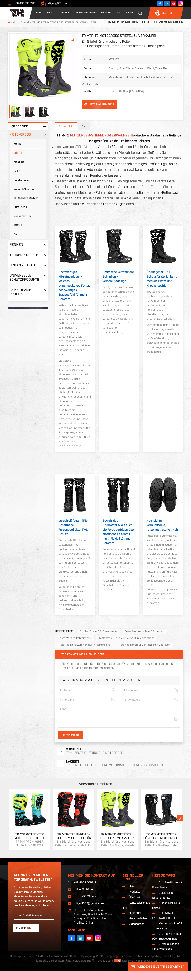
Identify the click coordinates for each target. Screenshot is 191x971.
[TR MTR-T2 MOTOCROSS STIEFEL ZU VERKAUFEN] (117, 809)
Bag (15, 234)
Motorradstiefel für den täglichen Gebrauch (144, 645)
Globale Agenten (124, 13)
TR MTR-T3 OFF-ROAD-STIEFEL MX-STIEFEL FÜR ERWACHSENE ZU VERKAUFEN (73, 836)
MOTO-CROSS (20, 134)
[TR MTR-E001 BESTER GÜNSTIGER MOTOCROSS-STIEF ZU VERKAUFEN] (161, 809)
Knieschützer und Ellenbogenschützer (25, 194)
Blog (29, 956)
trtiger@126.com (57, 3)
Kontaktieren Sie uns (86, 13)
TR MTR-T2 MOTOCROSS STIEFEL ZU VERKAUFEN (105, 680)
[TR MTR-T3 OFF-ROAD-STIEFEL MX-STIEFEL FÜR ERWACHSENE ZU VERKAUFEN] (73, 809)
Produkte (50, 13)
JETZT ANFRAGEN (101, 104)
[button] (180, 818)
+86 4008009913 (24, 3)
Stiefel (25, 22)
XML (40, 956)
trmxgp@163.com (85, 896)
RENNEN (16, 245)
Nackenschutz (22, 216)
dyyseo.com (105, 961)
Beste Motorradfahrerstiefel (74, 638)
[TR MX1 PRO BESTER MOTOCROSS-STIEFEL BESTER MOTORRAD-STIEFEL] (29, 809)
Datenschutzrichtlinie (62, 956)
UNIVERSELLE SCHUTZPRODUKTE (24, 277)
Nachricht (106, 13)
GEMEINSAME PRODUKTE (20, 292)
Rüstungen (20, 207)
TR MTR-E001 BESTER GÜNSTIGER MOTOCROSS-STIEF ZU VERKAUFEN (161, 836)
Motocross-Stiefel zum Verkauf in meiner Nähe (126, 638)
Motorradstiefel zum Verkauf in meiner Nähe (84, 645)
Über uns (65, 13)
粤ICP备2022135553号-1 (81, 961)
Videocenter (136, 924)
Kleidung (18, 162)
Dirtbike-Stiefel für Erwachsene (98, 631)
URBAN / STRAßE (23, 265)
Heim (38, 13)
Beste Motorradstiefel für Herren (144, 631)
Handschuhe (21, 180)
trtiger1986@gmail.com (89, 903)
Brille (16, 171)
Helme (17, 143)
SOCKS (17, 225)
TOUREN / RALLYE (24, 255)
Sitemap (15, 956)
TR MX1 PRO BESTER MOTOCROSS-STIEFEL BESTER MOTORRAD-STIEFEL (29, 836)
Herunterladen (138, 918)
